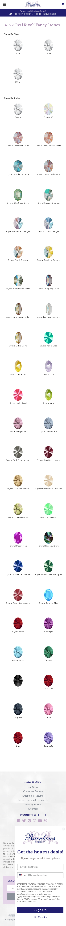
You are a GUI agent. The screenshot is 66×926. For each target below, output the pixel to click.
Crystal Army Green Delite (18, 288)
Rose (48, 717)
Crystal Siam (18, 631)
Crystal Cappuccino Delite (18, 317)
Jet (18, 689)
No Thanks (40, 917)
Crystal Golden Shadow (18, 488)
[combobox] (22, 875)
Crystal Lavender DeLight (18, 231)
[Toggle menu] (4, 4)
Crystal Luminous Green (18, 517)
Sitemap (33, 808)
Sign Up (40, 910)
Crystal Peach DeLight (18, 260)
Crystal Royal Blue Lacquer (18, 574)
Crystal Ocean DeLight (48, 231)
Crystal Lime (48, 403)
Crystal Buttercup (18, 374)
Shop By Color (12, 98)
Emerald (48, 660)
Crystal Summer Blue (48, 603)
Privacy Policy (33, 804)
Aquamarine (18, 660)
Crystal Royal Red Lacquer (18, 603)
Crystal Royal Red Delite (48, 174)
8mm (18, 53)
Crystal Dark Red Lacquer (48, 460)
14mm (48, 53)
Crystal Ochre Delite (18, 346)
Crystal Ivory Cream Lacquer (48, 488)
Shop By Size (11, 34)
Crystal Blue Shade (48, 431)
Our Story (33, 786)
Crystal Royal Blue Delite (18, 174)
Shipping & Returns (33, 795)
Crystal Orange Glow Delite (48, 145)
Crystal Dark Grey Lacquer (18, 460)
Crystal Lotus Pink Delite (18, 145)
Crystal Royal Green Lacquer (48, 574)
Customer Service (33, 791)
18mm (18, 82)
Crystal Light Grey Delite (48, 317)
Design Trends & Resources (33, 800)
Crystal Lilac (48, 374)
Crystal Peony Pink (18, 546)
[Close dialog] (63, 829)
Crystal (18, 117)
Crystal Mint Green (48, 517)
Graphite (18, 717)
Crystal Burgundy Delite (48, 288)
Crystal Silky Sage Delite (18, 203)
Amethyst (48, 631)
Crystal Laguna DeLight (48, 203)
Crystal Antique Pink (18, 431)
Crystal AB (48, 117)
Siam (18, 746)
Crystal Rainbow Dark (48, 546)
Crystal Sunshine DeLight (48, 260)
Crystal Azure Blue (48, 346)
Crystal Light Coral (18, 403)
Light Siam (49, 689)
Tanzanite (48, 746)
